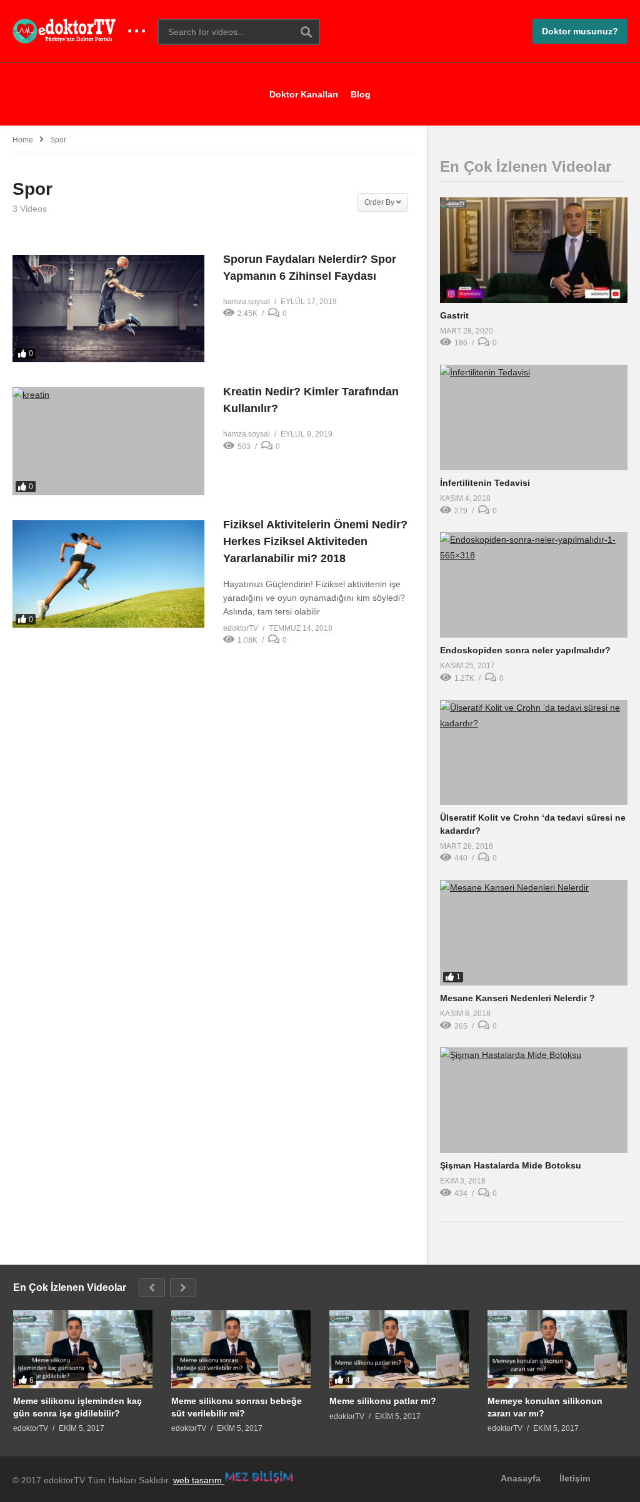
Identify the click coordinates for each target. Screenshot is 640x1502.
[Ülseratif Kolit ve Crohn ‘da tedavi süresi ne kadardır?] (534, 753)
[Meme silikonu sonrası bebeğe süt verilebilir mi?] (241, 1349)
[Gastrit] (534, 250)
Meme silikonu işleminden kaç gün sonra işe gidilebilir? (77, 1407)
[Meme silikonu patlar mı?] (399, 1349)
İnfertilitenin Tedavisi (485, 483)
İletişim (574, 1478)
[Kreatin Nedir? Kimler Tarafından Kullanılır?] (108, 441)
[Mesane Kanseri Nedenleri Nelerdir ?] (534, 933)
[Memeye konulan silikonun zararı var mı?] (557, 1349)
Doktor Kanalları (303, 94)
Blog (361, 94)
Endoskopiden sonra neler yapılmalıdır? (525, 650)
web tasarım (198, 1480)
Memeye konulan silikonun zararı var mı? (545, 1407)
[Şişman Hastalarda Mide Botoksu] (534, 1100)
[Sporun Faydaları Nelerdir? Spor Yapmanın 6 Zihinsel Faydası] (108, 308)
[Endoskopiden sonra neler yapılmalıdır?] (534, 585)
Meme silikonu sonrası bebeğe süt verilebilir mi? (236, 1407)
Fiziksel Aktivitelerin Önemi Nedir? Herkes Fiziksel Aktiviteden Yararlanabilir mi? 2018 (315, 541)
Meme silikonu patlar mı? (382, 1401)
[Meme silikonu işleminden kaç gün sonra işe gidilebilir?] (82, 1349)
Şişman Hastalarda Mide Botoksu (510, 1165)
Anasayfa (521, 1478)
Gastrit (454, 315)
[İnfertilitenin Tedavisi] (534, 417)
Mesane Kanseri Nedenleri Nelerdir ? (517, 998)
